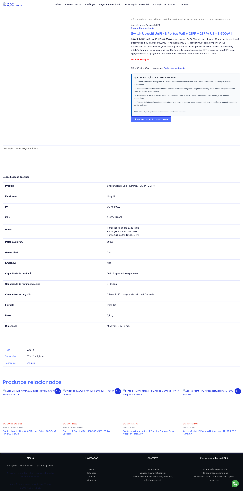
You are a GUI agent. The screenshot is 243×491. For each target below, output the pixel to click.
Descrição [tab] (8, 148)
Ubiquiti (31, 363)
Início (133, 19)
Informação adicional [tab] (27, 148)
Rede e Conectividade (150, 19)
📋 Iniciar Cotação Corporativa (151, 119)
